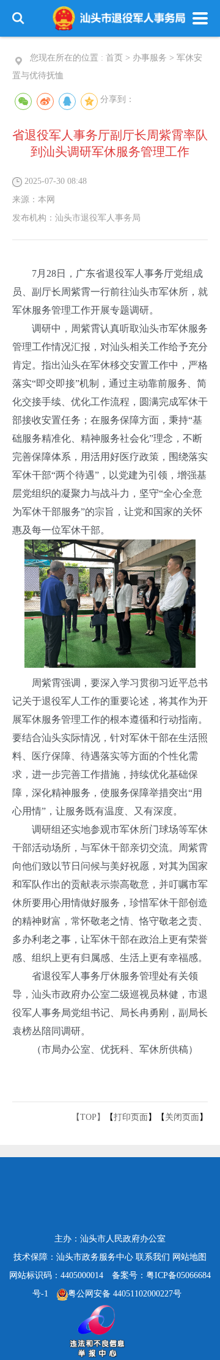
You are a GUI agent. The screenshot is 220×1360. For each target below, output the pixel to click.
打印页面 (131, 1117)
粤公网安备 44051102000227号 (125, 1293)
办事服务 (150, 57)
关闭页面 (182, 1117)
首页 (114, 57)
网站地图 (189, 1257)
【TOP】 (88, 1117)
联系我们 (153, 1257)
